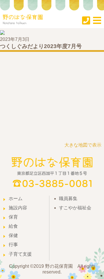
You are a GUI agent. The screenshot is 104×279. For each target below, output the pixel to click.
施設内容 (18, 207)
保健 (13, 235)
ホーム (16, 198)
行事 (13, 244)
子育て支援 (20, 254)
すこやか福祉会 (75, 207)
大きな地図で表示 (82, 145)
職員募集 (68, 198)
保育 (13, 217)
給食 (13, 226)
